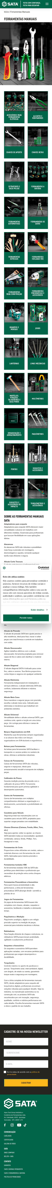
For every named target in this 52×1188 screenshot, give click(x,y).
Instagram (12, 1125)
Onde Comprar (9, 1153)
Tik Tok (25, 1125)
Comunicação (10, 1132)
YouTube (18, 1125)
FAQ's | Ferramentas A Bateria (14, 1173)
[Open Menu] (47, 4)
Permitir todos (26, 618)
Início (6, 12)
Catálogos (7, 1136)
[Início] (23, 4)
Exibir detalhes (37, 610)
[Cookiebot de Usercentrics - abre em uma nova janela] (38, 568)
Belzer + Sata (8, 1156)
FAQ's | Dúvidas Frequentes (13, 1169)
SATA (6, 1149)
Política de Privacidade (12, 1177)
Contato (7, 1161)
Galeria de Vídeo (10, 1144)
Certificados (8, 1140)
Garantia (7, 1165)
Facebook (5, 1125)
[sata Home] (20, 1108)
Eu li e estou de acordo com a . (23, 1073)
